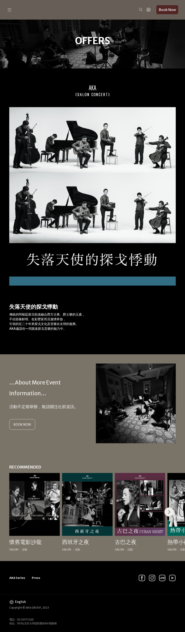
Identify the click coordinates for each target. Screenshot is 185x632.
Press (36, 578)
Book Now (167, 9)
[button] (168, 511)
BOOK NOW (22, 425)
